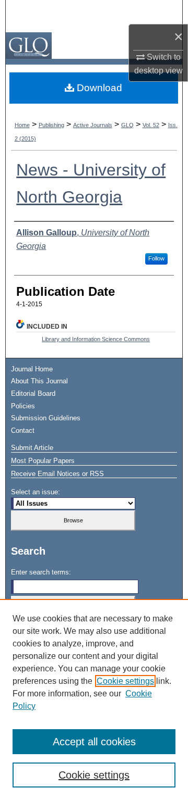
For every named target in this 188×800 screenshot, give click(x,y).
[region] (94, 699)
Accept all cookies (94, 741)
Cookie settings (125, 681)
